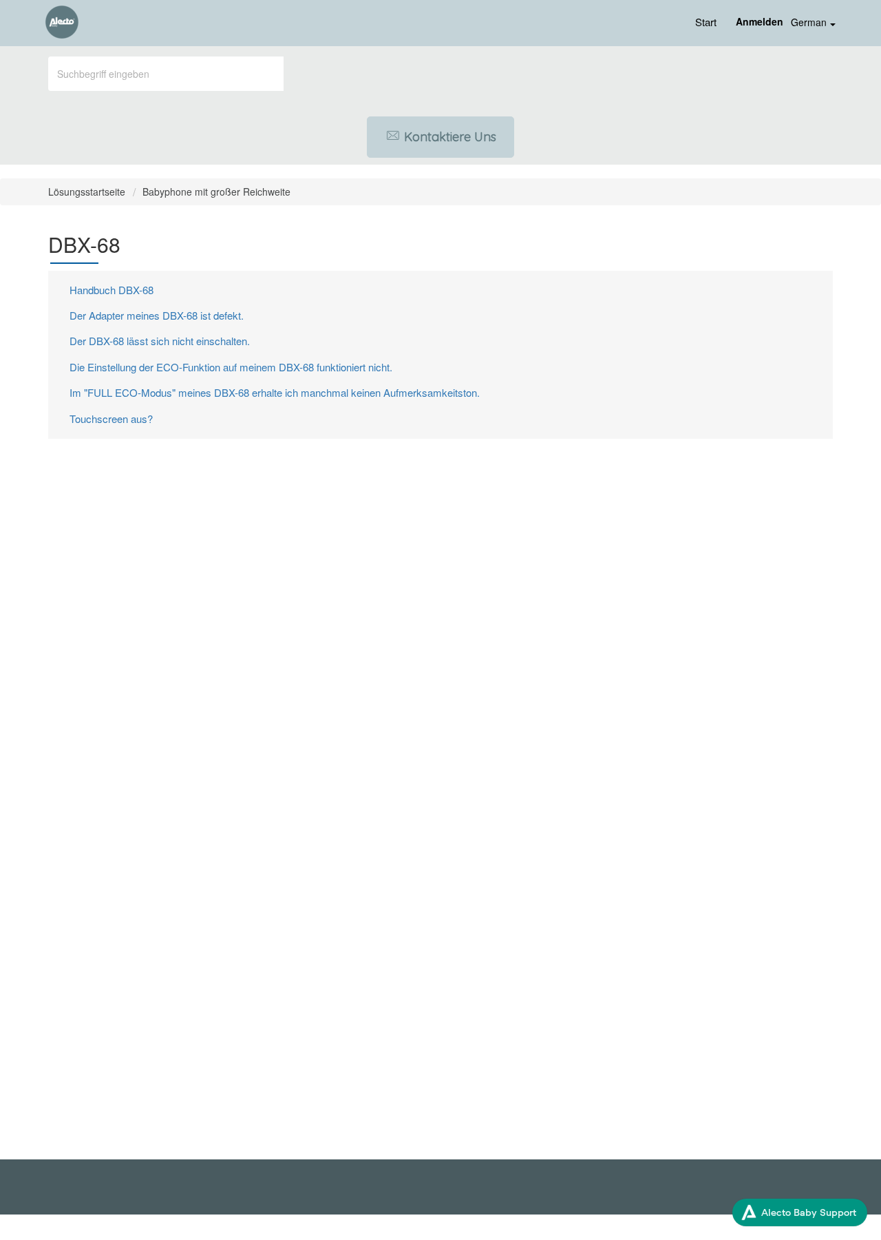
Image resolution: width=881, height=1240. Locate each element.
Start (706, 21)
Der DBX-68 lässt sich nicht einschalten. (160, 340)
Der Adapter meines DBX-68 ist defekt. (157, 315)
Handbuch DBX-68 (111, 289)
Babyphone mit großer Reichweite (216, 191)
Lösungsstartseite (88, 191)
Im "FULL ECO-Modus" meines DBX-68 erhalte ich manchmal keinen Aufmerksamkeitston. (275, 392)
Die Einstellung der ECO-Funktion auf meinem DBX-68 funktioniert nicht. (231, 367)
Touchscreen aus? (111, 418)
